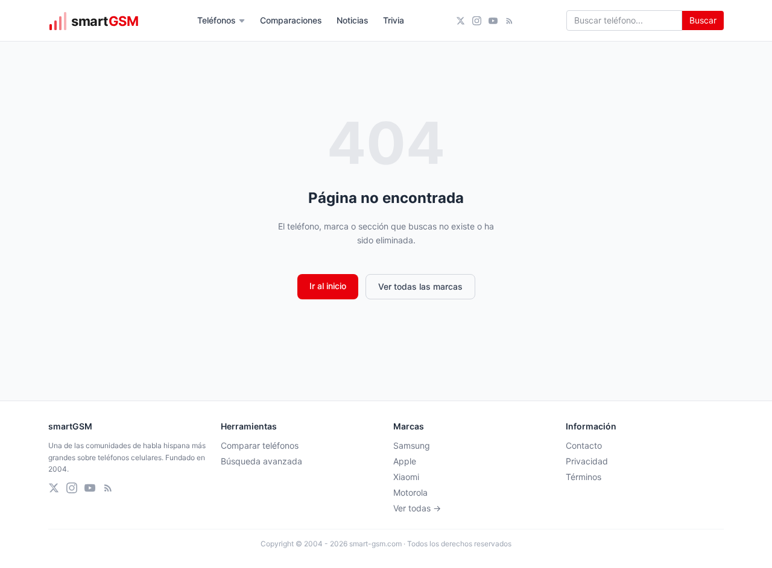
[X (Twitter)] (460, 20)
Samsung (411, 445)
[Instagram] (476, 20)
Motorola (410, 492)
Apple (404, 461)
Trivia (393, 20)
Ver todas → (417, 508)
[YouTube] (493, 20)
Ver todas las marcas (420, 286)
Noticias (353, 20)
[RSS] (509, 20)
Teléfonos (216, 20)
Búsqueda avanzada (261, 461)
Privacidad (587, 461)
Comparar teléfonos (260, 445)
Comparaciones (291, 20)
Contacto (584, 445)
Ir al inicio (327, 286)
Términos (583, 477)
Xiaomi (406, 477)
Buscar (703, 20)
